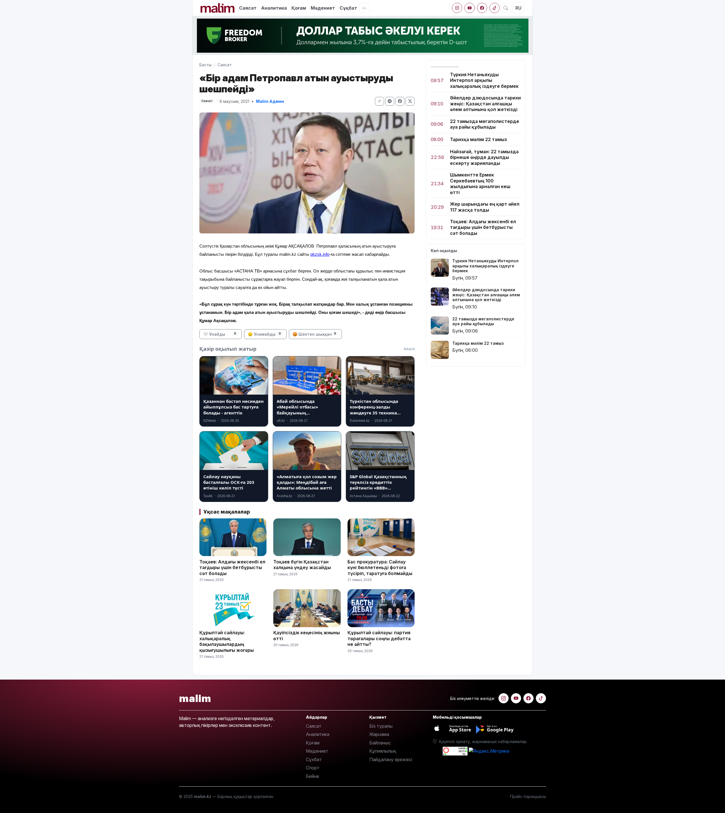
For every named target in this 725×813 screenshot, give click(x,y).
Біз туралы (381, 726)
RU (518, 8)
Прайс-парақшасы (528, 796)
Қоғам (298, 8)
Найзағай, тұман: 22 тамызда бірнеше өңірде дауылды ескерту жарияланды (484, 157)
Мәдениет (323, 8)
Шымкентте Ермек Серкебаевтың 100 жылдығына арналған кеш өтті (480, 183)
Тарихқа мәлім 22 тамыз (478, 139)
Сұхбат (314, 759)
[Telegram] (389, 101)
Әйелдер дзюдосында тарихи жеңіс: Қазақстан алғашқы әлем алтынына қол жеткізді (485, 103)
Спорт (312, 768)
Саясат (248, 8)
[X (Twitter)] (410, 101)
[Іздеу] (506, 8)
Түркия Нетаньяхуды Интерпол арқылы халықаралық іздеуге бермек (484, 80)
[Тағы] (364, 8)
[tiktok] (494, 8)
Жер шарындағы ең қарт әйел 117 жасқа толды (484, 206)
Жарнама (379, 734)
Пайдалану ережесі (390, 759)
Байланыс (380, 743)
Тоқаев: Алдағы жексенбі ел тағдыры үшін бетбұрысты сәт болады (483, 227)
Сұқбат (348, 8)
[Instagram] (457, 8)
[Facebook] (482, 8)
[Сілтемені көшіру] (379, 101)
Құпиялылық (382, 751)
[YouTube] (469, 8)
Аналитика (274, 8)
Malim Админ (270, 101)
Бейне (312, 776)
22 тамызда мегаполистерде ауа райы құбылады (484, 124)
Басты (205, 64)
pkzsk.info (319, 254)
